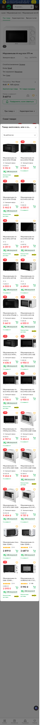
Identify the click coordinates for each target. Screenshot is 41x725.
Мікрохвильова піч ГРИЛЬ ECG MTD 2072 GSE (10, 430)
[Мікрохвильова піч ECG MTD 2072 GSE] (28, 343)
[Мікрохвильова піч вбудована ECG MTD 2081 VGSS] (28, 496)
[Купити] (17, 167)
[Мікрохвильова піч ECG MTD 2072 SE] (28, 303)
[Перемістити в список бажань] (17, 142)
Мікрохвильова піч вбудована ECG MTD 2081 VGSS (28, 507)
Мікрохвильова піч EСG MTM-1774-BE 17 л (10, 314)
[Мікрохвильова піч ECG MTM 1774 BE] (11, 148)
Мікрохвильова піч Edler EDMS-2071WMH (27, 544)
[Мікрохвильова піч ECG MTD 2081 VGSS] (28, 419)
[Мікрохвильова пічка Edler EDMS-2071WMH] (11, 533)
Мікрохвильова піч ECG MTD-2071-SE (27, 277)
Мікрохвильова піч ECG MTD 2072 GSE (28, 354)
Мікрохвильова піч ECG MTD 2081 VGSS (28, 430)
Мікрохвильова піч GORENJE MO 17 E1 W (28, 580)
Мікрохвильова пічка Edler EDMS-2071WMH (10, 544)
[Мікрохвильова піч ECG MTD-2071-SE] (28, 266)
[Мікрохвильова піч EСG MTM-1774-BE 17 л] (11, 303)
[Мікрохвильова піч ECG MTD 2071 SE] (28, 188)
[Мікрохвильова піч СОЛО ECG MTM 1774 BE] (11, 343)
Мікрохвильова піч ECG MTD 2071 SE (27, 198)
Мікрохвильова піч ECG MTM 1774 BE (10, 159)
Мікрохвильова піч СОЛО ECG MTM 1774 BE (10, 354)
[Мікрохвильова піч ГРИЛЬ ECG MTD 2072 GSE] (11, 419)
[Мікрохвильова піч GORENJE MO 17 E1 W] (28, 569)
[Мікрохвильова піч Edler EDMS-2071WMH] (28, 533)
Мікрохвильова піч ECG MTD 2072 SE (27, 314)
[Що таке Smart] (16, 176)
